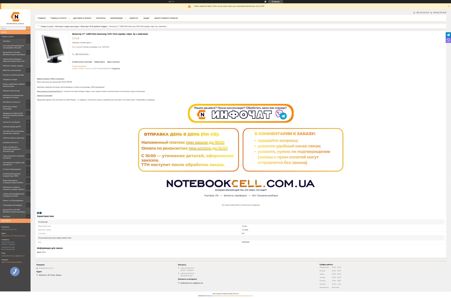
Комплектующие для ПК (12, 127)
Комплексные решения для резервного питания (13, 96)
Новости (134, 18)
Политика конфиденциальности (242, 296)
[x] (40, 213)
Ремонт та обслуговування (13, 200)
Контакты (101, 18)
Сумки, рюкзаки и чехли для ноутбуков (13, 157)
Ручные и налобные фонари (13, 75)
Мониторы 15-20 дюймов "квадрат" (94, 26)
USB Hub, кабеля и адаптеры (13, 138)
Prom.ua (236, 293)
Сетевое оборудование (12, 169)
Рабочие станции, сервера (13, 66)
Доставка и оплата (82, 18)
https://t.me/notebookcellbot (11, 262)
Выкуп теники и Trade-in (166, 18)
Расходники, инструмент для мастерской (13, 163)
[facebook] (38, 213)
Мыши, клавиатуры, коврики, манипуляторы (14, 85)
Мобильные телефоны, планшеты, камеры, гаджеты (14, 188)
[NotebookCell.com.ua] (15, 17)
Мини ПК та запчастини (12, 70)
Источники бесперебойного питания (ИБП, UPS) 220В (13, 47)
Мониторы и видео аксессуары (10, 107)
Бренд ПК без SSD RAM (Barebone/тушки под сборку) (14, 53)
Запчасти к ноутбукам (11, 122)
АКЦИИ (146, 18)
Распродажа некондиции (12, 205)
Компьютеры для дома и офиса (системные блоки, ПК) (13, 60)
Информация (116, 18)
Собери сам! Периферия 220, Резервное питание (13, 195)
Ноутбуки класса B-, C (11, 142)
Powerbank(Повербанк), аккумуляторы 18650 (12, 175)
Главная (42, 18)
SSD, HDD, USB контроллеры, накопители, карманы (13, 132)
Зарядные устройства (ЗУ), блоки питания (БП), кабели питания (13, 115)
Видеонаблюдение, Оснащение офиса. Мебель (13, 181)
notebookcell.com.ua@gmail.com (13, 256)
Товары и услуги (7, 36)
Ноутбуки (6, 41)
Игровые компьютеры (11, 91)
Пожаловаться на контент (221, 296)
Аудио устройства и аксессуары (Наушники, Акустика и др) (12, 149)
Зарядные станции (10, 79)
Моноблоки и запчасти (11, 102)
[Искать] (28, 28)
